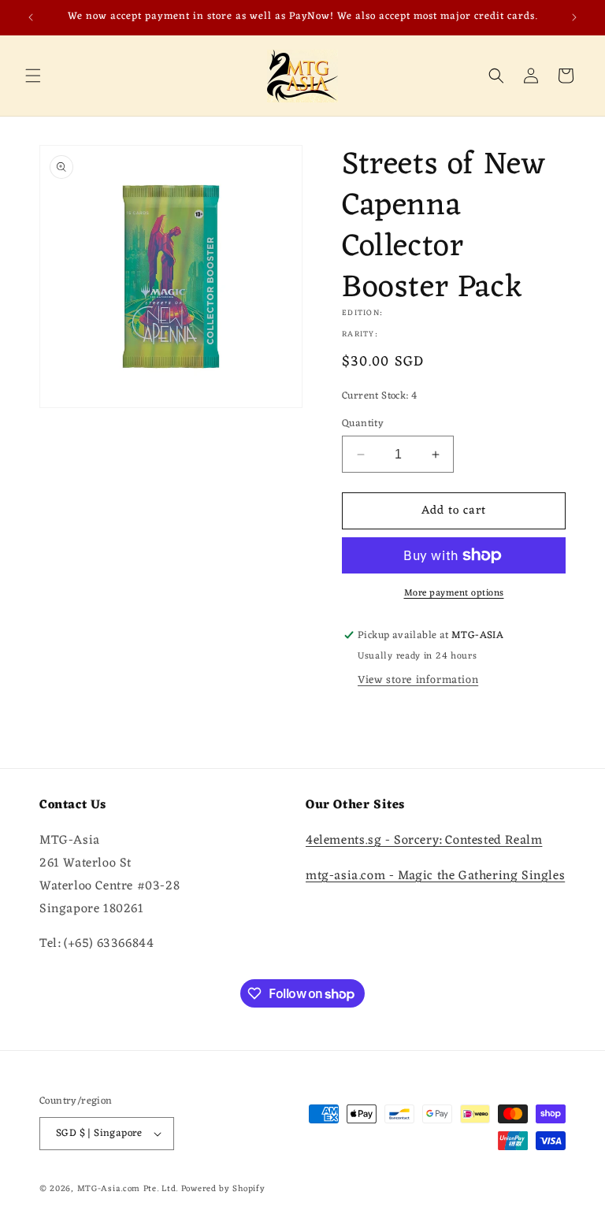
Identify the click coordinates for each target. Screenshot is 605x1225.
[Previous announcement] (30, 17)
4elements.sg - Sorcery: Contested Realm (424, 841)
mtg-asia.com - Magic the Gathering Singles (435, 876)
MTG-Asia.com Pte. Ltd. (127, 1189)
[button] (33, 75)
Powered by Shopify (223, 1189)
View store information (418, 680)
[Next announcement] (574, 17)
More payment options (454, 593)
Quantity (363, 424)
